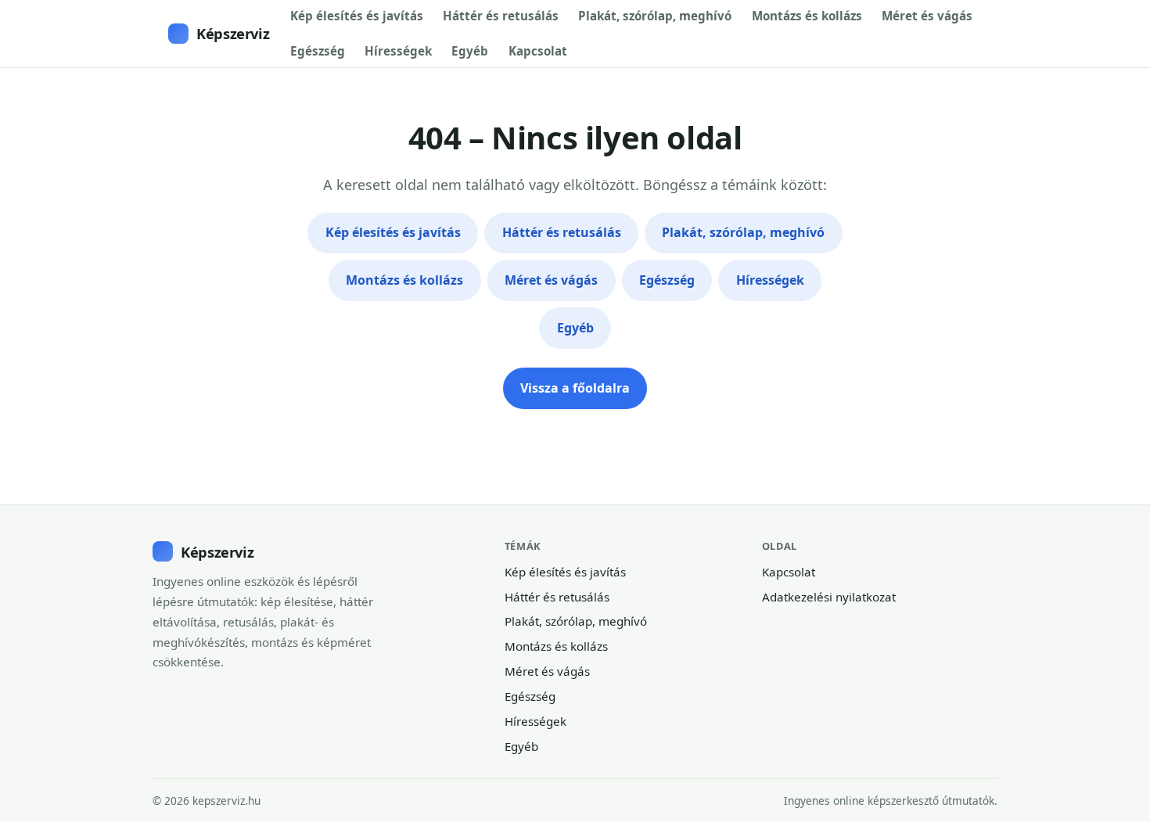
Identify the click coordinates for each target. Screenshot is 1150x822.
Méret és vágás (927, 15)
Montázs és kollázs (807, 15)
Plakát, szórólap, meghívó (654, 15)
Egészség (317, 51)
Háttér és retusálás (501, 15)
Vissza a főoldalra (575, 388)
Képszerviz (232, 33)
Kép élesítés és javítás (356, 15)
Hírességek (398, 51)
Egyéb (469, 51)
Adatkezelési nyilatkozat (829, 597)
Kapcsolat (538, 51)
